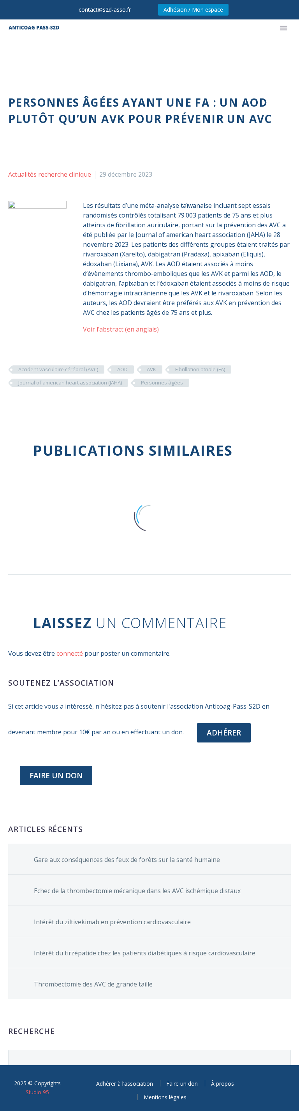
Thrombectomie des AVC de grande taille (93, 984)
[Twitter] (25, 405)
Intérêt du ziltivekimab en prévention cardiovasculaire (112, 922)
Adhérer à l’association (124, 1083)
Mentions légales (165, 1097)
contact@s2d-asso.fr (105, 9)
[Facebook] (13, 405)
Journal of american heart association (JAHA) (70, 382)
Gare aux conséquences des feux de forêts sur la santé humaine (127, 859)
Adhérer (224, 733)
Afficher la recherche (282, 1057)
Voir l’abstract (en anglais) (121, 329)
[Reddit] (72, 405)
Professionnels (171, 51)
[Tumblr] (48, 405)
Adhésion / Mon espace (193, 9)
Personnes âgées (162, 382)
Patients (120, 51)
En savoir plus (229, 51)
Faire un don (182, 1083)
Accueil (82, 51)
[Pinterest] (36, 405)
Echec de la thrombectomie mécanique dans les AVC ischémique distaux (137, 890)
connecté (69, 653)
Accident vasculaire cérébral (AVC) (58, 369)
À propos (222, 1083)
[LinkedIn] (60, 405)
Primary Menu (284, 28)
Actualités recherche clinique (49, 174)
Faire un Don (56, 776)
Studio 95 (37, 1092)
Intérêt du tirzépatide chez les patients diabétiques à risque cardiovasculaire (144, 953)
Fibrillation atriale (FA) (200, 369)
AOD (122, 369)
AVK (151, 369)
